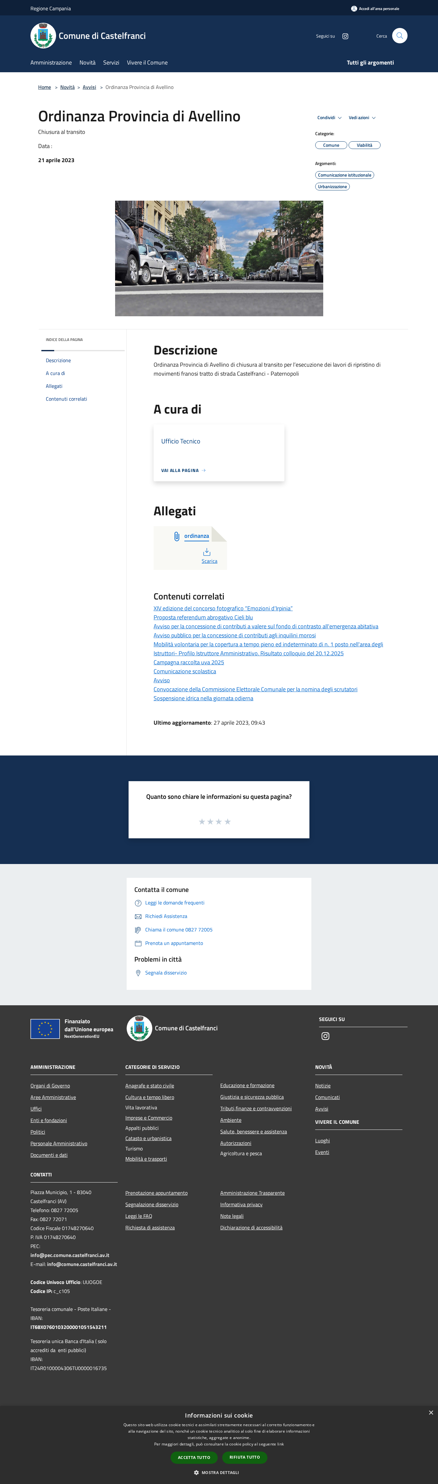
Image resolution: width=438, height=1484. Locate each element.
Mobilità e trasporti (146, 1159)
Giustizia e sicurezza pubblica (252, 1097)
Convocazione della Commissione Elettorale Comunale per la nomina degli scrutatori (256, 689)
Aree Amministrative (53, 1097)
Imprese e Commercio (148, 1118)
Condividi (326, 117)
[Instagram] (342, 35)
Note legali (232, 1216)
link (280, 1444)
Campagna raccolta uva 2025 (189, 662)
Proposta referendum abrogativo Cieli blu (203, 617)
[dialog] (219, 1445)
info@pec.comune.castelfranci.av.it (69, 1255)
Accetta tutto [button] (194, 1457)
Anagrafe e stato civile (149, 1085)
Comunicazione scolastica (185, 671)
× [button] (430, 1412)
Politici (37, 1132)
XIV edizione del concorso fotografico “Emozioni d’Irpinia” (223, 608)
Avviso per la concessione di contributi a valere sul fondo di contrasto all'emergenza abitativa (266, 626)
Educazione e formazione (247, 1085)
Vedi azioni (359, 117)
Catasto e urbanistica (148, 1138)
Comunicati (327, 1097)
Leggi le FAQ (138, 1216)
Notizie (323, 1085)
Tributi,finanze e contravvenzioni (256, 1108)
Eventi (322, 1152)
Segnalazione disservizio (151, 1204)
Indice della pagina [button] (64, 339)
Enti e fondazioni (48, 1120)
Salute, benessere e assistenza (253, 1131)
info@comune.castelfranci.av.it (82, 1264)
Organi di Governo (50, 1085)
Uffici (36, 1109)
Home (44, 87)
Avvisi (89, 87)
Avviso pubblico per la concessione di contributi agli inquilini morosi (235, 635)
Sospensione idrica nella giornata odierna (203, 698)
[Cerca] (400, 35)
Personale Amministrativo (58, 1143)
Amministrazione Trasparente (252, 1193)
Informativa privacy (241, 1204)
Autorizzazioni (235, 1143)
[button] (219, 1472)
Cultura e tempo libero (149, 1097)
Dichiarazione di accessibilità (251, 1227)
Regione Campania (50, 8)
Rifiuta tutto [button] (245, 1457)
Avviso (162, 680)
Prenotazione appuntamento (156, 1193)
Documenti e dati (49, 1155)
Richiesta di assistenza (150, 1227)
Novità (67, 87)
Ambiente (230, 1120)
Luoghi (322, 1140)
